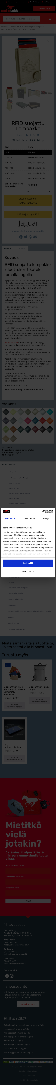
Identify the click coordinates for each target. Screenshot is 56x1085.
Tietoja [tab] (46, 518)
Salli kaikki (28, 563)
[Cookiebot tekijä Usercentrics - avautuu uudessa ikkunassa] (41, 511)
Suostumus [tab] (10, 518)
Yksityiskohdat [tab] (28, 518)
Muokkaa (26, 571)
